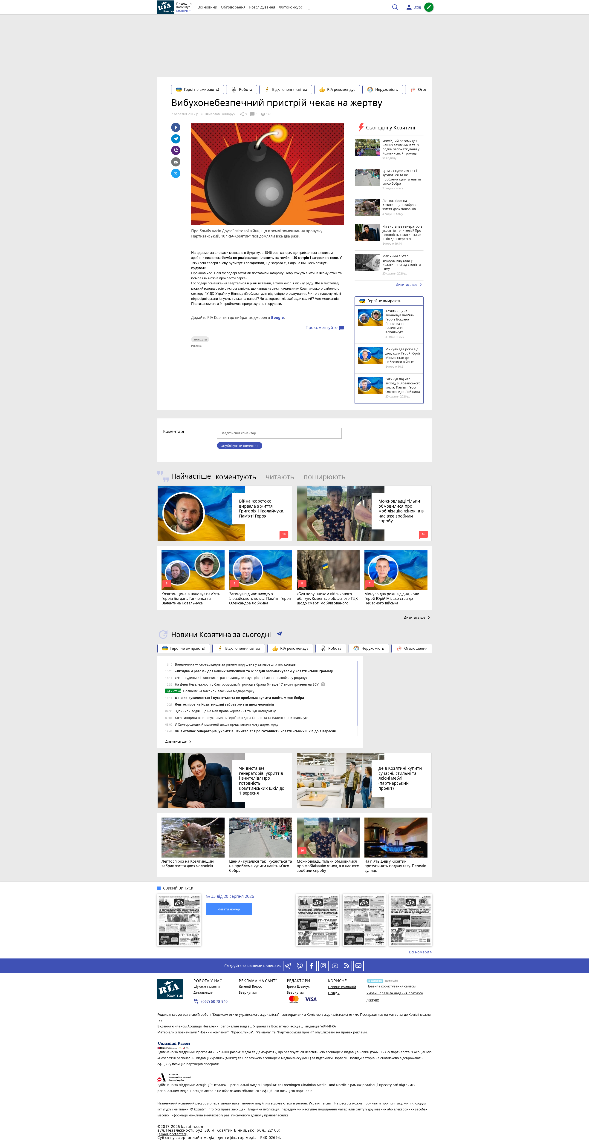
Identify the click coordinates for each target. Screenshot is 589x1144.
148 (265, 114)
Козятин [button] (182, 11)
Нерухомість (386, 89)
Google (277, 317)
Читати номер (228, 909)
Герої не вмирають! (201, 89)
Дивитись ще (410, 285)
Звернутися (248, 992)
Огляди (334, 993)
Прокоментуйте (325, 328)
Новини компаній (342, 987)
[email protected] (172, 1134)
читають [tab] (280, 476)
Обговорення (233, 7)
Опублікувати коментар (240, 445)
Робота (245, 89)
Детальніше (203, 992)
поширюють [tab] (324, 476)
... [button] (308, 7)
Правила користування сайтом (391, 986)
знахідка (200, 339)
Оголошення (429, 89)
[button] (279, 634)
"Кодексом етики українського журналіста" (246, 1014)
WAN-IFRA (328, 1026)
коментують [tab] (236, 476)
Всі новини (207, 7)
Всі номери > (420, 952)
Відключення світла (289, 89)
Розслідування (262, 7)
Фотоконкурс (291, 7)
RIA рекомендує (341, 89)
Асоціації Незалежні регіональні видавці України (227, 1026)
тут (159, 1020)
